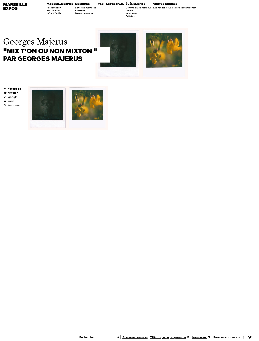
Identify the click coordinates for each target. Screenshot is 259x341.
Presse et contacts (135, 337)
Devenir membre (84, 13)
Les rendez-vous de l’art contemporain (174, 7)
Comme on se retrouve (138, 7)
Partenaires (53, 10)
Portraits (80, 10)
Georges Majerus (35, 41)
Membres (82, 4)
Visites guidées (165, 4)
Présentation (54, 7)
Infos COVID (54, 13)
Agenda (130, 10)
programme (168, 337)
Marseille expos (60, 4)
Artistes (130, 16)
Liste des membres (85, 7)
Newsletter (132, 13)
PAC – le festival (111, 4)
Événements (135, 4)
